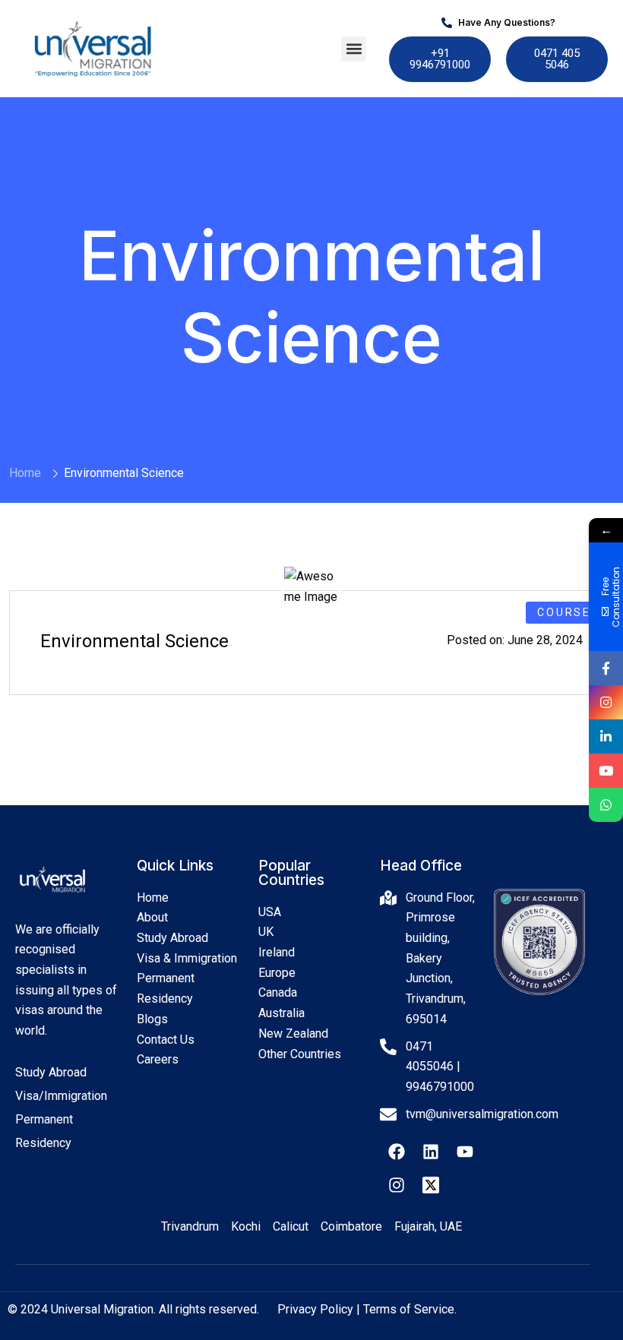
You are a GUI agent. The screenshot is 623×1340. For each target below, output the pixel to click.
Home (25, 473)
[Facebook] (396, 1151)
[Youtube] (465, 1151)
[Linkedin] (430, 1151)
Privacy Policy (315, 1309)
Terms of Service (408, 1309)
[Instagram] (396, 1185)
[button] (353, 49)
